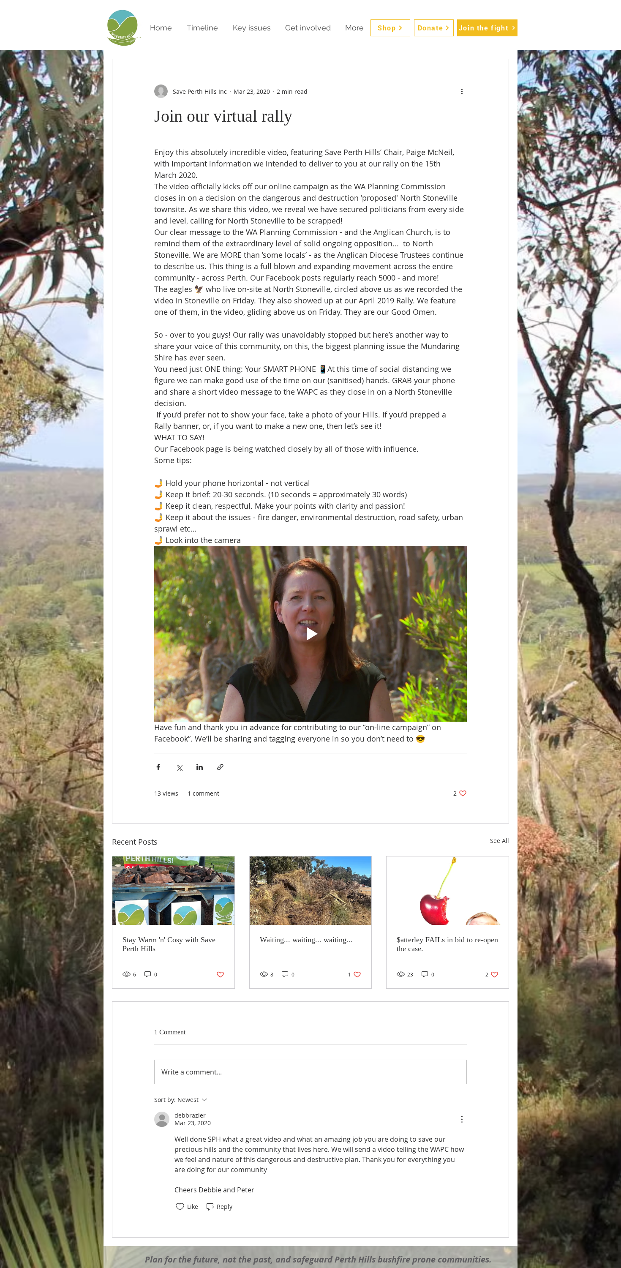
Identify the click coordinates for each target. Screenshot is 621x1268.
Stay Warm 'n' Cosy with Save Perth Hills (169, 944)
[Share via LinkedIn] (200, 767)
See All (499, 841)
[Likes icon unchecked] (179, 1207)
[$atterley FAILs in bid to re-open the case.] (448, 890)
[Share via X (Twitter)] (179, 767)
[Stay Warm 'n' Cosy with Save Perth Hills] (173, 890)
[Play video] (310, 634)
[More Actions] (462, 1119)
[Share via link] (220, 767)
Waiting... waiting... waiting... (306, 939)
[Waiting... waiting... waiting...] (311, 890)
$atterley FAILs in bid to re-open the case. (447, 944)
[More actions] (462, 91)
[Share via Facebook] (158, 767)
